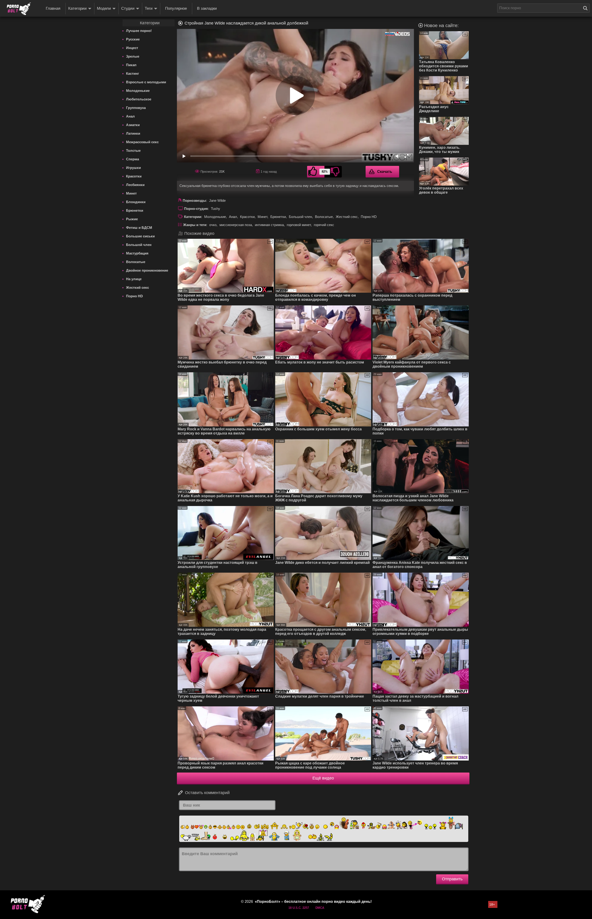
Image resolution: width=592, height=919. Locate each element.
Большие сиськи (140, 236)
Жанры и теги (194, 225)
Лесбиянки (135, 185)
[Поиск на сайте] (586, 8)
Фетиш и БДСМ (139, 228)
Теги (149, 8)
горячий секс (324, 225)
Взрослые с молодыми (146, 82)
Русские (133, 39)
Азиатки (133, 125)
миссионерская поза (235, 225)
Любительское (138, 99)
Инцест (132, 48)
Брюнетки (134, 210)
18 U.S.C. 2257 (298, 908)
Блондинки (135, 202)
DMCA (319, 908)
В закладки (207, 8)
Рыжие (132, 219)
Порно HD (134, 296)
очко (212, 225)
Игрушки (133, 168)
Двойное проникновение (147, 270)
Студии (128, 8)
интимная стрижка (269, 225)
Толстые (133, 150)
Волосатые (135, 262)
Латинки (133, 133)
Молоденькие (138, 91)
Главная (53, 8)
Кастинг (132, 73)
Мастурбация (137, 253)
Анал (130, 116)
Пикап (131, 65)
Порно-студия (196, 209)
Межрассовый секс (142, 142)
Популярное (176, 8)
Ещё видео (323, 778)
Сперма (132, 159)
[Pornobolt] (19, 8)
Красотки (134, 176)
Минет (131, 193)
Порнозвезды (194, 200)
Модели (104, 8)
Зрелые (132, 56)
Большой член (138, 245)
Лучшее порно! (139, 31)
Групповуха (136, 108)
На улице (134, 279)
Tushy (215, 209)
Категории (77, 8)
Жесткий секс (137, 287)
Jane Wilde (217, 200)
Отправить (452, 879)
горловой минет (299, 225)
